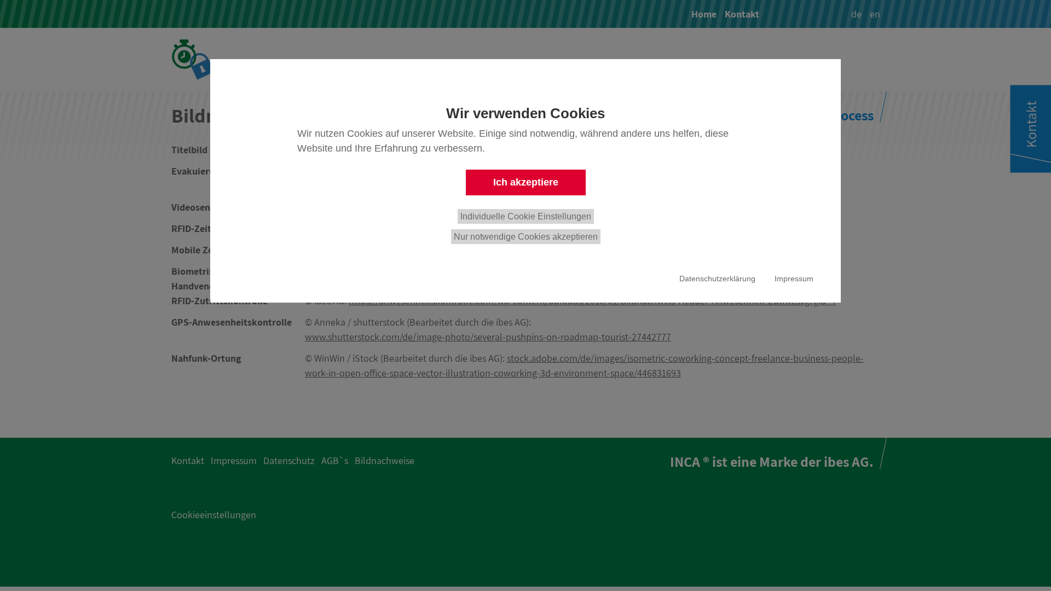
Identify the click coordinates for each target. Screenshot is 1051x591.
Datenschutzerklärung (717, 278)
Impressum (794, 278)
